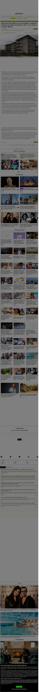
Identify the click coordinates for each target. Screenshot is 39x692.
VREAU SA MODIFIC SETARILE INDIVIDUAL (19, 689)
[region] (19, 678)
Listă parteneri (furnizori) (4, 684)
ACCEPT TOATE (19, 686)
